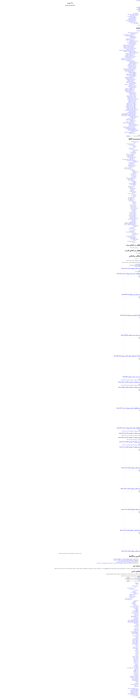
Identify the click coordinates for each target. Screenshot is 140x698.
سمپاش (134, 170)
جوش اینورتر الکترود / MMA (130, 223)
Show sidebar (137, 264)
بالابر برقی (134, 176)
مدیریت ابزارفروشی (132, 21)
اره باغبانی (131, 163)
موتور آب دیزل (133, 214)
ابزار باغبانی (136, 161)
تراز (135, 142)
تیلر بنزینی (134, 209)
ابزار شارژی (135, 233)
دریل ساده (131, 187)
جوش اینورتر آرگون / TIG (130, 222)
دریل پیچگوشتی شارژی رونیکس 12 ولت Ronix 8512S (128, 408)
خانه (139, 260)
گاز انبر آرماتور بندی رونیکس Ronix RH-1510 (130, 315)
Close (139, 135)
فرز (135, 196)
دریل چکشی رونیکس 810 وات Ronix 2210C (130, 488)
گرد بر (134, 202)
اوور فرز (134, 175)
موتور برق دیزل (133, 216)
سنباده (134, 192)
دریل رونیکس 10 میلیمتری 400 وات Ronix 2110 (129, 441)
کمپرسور (134, 153)
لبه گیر (134, 203)
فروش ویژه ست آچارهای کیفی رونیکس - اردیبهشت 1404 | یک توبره (126, 563)
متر (135, 146)
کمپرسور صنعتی (130, 155)
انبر (135, 229)
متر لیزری (131, 148)
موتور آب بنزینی (133, 213)
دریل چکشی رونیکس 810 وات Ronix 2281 (131, 551)
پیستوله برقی (133, 184)
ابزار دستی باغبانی (132, 162)
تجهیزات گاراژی (135, 239)
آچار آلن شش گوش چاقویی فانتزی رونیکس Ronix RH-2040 (127, 356)
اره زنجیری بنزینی (128, 168)
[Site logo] (138, 0)
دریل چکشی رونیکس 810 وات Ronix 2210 (131, 467)
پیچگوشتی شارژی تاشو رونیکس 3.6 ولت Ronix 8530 (128, 273)
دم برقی (131, 190)
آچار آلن (132, 227)
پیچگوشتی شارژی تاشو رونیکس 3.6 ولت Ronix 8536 (128, 427)
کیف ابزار (134, 232)
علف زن (131, 169)
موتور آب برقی (133, 204)
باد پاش (134, 591)
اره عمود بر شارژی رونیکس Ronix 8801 (131, 376)
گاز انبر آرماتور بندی (129, 231)
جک (135, 240)
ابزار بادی (136, 149)
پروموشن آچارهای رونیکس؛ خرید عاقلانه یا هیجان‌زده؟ (123, 558)
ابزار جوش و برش (134, 218)
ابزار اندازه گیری (135, 141)
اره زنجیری (131, 166)
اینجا (59, 568)
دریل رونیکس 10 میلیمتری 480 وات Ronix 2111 (129, 447)
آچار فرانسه (131, 228)
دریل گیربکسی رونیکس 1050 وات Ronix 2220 (130, 530)
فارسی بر (134, 195)
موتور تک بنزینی (133, 217)
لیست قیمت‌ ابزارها (132, 19)
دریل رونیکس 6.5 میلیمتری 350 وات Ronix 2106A (129, 437)
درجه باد (134, 242)
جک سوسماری (130, 241)
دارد (137, 258)
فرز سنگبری (131, 199)
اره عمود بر (134, 174)
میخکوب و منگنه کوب (132, 160)
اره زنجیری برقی (128, 167)
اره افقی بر (134, 173)
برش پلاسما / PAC (132, 219)
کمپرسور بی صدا (130, 154)
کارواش (134, 201)
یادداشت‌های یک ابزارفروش (131, 20)
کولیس (134, 145)
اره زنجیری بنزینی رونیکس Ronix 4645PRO (130, 335)
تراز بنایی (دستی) (130, 143)
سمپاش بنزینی (133, 212)
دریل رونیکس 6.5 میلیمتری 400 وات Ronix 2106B (129, 387)
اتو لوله (134, 172)
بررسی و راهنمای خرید (131, 16)
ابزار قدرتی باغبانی (132, 165)
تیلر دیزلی (134, 210)
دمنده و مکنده (133, 188)
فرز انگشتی (131, 198)
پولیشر (134, 182)
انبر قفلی (131, 230)
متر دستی (131, 147)
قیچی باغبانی (131, 164)
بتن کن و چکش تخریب (132, 177)
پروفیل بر (134, 181)
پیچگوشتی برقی (133, 183)
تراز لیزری (131, 144)
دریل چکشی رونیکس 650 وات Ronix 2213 (131, 509)
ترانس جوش (133, 221)
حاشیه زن (134, 211)
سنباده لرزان (131, 193)
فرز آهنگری (131, 197)
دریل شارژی (133, 238)
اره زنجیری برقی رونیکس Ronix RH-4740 (131, 294)
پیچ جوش (134, 220)
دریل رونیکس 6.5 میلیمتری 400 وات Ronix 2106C (129, 382)
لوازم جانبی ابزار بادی (132, 157)
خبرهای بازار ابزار (132, 17)
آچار (135, 226)
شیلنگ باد (131, 158)
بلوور (132, 189)
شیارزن (134, 194)
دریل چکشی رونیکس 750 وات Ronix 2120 (131, 268)
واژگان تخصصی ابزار (132, 18)
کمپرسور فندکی (130, 156)
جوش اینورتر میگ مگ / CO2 (130, 224)
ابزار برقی (136, 171)
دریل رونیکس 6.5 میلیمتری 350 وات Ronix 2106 (129, 433)
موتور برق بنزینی (133, 215)
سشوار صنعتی (133, 191)
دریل (135, 185)
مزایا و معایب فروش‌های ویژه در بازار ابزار (104, 563)
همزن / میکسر (133, 205)
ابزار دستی (136, 225)
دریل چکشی (131, 186)
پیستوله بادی (133, 592)
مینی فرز (131, 200)
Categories (138, 30)
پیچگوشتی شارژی (132, 237)
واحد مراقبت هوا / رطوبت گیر (128, 159)
